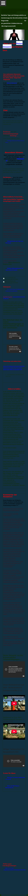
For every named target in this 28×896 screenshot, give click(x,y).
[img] (14, 35)
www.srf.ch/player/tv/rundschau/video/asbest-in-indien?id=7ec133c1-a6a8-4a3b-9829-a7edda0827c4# (13, 368)
